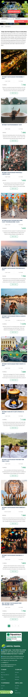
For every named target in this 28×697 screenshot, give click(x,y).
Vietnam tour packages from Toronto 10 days (13, 364)
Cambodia (19, 320)
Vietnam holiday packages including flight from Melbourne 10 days (12, 221)
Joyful (2, 26)
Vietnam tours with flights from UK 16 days (13, 412)
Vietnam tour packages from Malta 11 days (13, 556)
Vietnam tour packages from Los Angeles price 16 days (14, 317)
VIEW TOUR (14, 93)
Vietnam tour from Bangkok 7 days (12, 124)
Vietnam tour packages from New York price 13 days (13, 460)
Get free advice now (14, 11)
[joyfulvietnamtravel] (9, 2)
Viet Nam (21, 81)
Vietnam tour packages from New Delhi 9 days (13, 269)
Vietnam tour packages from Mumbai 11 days (13, 77)
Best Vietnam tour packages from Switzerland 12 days (11, 604)
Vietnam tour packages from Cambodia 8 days (13, 508)
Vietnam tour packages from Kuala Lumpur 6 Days (12, 173)
